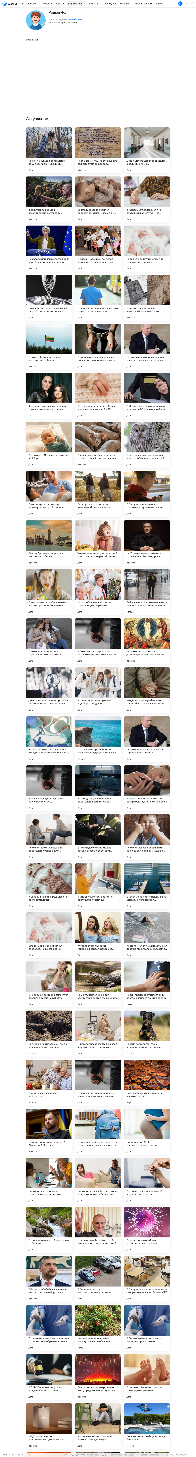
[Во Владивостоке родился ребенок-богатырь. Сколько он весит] (98, 199)
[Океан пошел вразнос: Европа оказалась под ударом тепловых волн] (98, 739)
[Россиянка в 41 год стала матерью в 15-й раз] (49, 445)
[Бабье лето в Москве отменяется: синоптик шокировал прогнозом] (147, 592)
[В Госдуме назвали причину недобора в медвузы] (98, 690)
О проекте (63, 1455)
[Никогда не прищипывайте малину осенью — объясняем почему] (98, 1328)
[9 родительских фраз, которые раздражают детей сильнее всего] (147, 788)
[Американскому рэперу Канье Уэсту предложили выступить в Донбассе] (98, 1377)
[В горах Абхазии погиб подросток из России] (49, 1230)
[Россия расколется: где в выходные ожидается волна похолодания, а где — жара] (147, 1034)
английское (75, 19)
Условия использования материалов (157, 1455)
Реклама (26, 1455)
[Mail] (4, 3)
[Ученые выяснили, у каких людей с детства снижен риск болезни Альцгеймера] (98, 543)
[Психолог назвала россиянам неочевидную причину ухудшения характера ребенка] (147, 837)
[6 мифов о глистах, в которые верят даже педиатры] (98, 886)
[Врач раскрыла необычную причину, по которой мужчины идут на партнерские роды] (49, 494)
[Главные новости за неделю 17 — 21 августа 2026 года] (49, 1132)
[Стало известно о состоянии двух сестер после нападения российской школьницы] (98, 298)
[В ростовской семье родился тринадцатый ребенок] (147, 1377)
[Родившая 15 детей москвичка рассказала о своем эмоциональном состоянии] (147, 249)
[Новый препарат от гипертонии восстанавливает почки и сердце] (147, 984)
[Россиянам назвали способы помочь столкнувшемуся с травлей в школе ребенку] (98, 1426)
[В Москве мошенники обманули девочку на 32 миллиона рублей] (147, 396)
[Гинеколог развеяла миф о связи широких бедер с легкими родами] (98, 1034)
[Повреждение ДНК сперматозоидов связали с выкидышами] (147, 1132)
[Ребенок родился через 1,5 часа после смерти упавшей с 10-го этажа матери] (98, 396)
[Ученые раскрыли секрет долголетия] (49, 1083)
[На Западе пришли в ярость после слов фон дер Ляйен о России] (49, 249)
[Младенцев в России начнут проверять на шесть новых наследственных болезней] (49, 935)
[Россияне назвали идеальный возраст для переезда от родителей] (147, 1181)
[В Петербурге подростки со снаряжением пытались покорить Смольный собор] (98, 641)
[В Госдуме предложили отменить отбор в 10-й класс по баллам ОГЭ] (147, 1279)
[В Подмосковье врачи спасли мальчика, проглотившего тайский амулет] (147, 1328)
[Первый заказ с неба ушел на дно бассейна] (147, 1426)
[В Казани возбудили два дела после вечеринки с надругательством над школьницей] (49, 788)
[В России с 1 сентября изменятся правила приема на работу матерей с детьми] (49, 984)
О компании (14, 1455)
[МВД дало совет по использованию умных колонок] (49, 1426)
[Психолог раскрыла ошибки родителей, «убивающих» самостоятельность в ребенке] (49, 837)
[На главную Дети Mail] (12, 3)
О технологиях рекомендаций (94, 1455)
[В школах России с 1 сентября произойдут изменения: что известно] (98, 249)
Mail (5, 1455)
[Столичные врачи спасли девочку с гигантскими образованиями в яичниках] (49, 1328)
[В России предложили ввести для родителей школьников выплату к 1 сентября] (98, 1132)
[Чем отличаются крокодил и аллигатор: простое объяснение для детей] (98, 984)
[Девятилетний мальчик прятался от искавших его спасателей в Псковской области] (49, 690)
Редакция (74, 1455)
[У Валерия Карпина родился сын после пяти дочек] (49, 886)
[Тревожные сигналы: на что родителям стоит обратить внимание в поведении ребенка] (49, 641)
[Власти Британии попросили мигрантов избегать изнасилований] (49, 543)
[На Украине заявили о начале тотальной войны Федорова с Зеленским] (147, 543)
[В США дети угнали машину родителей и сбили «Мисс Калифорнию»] (98, 788)
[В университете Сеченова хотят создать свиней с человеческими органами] (98, 445)
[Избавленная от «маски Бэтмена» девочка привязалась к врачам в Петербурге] (147, 935)
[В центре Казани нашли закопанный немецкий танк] (147, 298)
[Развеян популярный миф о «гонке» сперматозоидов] (147, 1230)
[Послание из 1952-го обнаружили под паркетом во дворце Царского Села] (98, 150)
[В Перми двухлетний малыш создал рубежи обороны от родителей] (98, 837)
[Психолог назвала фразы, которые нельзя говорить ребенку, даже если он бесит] (98, 1181)
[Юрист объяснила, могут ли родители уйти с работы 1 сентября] (98, 592)
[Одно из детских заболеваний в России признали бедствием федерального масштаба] (49, 592)
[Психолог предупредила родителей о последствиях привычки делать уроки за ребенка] (49, 1181)
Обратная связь (183, 1455)
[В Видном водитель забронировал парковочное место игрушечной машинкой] (98, 1279)
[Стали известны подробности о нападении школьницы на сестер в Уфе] (98, 1083)
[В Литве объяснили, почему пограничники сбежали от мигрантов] (49, 347)
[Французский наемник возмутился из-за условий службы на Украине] (49, 199)
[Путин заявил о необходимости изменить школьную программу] (147, 347)
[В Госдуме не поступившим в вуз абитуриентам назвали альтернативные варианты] (147, 886)
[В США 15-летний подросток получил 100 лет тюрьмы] (49, 1377)
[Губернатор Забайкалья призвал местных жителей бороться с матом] (49, 1279)
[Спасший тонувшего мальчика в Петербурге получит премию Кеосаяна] (49, 298)
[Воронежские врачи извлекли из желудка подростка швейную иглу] (49, 739)
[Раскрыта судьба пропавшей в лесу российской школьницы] (49, 150)
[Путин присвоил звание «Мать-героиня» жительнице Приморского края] (147, 739)
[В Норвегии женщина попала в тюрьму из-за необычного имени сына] (98, 347)
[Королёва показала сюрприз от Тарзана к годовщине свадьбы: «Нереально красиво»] (49, 396)
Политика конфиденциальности (124, 1455)
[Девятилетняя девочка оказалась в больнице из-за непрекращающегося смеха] (147, 150)
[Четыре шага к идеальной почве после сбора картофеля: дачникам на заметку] (49, 1034)
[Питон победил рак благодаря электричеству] (147, 1083)
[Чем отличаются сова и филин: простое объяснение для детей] (147, 445)
